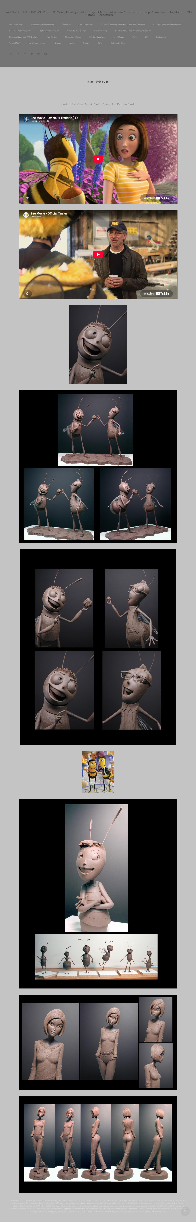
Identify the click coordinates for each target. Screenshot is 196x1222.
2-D (146, 37)
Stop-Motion (52, 37)
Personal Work (14, 43)
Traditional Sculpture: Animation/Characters (133, 31)
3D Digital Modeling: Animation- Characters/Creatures (123, 25)
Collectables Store (118, 43)
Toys (134, 37)
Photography (161, 37)
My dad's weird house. (37, 43)
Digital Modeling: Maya (76, 31)
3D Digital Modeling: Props (20, 31)
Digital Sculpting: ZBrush (49, 31)
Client (100, 43)
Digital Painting (100, 31)
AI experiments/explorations (42, 25)
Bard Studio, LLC (16, 25)
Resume (58, 43)
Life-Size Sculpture (97, 37)
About (72, 43)
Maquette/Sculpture (73, 37)
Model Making (118, 37)
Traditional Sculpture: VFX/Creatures (23, 37)
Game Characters (85, 25)
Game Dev (66, 25)
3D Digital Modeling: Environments (167, 25)
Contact (86, 43)
